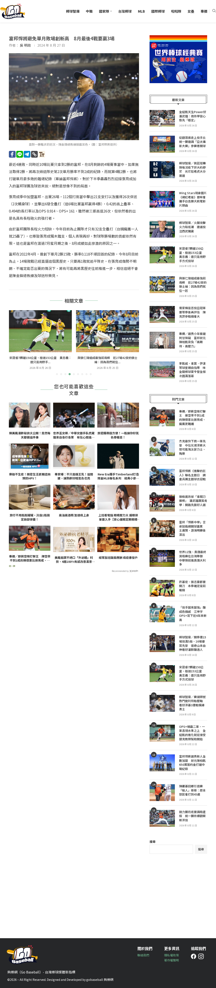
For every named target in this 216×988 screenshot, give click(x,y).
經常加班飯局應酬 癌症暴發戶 (118, 558)
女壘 (191, 11)
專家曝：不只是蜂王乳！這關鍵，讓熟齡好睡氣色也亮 (74, 476)
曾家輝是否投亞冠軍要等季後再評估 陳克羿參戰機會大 (108, 360)
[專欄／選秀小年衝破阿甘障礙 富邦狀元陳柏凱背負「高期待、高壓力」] (162, 340)
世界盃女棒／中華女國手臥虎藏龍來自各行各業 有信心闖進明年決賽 (73, 435)
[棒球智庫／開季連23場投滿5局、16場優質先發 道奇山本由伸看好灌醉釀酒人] (162, 643)
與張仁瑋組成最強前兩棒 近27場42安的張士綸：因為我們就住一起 (193, 284)
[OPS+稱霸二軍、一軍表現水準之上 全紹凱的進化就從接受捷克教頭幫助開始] (162, 733)
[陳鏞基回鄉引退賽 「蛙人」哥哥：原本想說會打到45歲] (162, 792)
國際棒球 (158, 11)
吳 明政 (25, 45)
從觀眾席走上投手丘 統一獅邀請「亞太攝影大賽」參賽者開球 (193, 142)
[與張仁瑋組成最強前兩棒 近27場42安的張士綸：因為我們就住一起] (40, 331)
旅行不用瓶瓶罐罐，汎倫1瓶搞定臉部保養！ (30, 517)
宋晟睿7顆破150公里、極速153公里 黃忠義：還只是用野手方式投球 (192, 254)
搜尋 (152, 841)
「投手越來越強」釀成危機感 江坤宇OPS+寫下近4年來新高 (193, 613)
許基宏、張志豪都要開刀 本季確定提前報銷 (192, 586)
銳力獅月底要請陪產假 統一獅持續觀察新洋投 (192, 816)
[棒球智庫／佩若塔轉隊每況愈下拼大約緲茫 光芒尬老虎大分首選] (162, 169)
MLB (141, 11)
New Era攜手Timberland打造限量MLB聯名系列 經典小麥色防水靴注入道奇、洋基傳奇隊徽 (118, 476)
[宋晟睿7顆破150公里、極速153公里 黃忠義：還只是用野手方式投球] (162, 254)
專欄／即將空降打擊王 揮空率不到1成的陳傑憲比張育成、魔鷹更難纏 (29, 558)
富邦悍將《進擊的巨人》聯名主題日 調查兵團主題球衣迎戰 (192, 475)
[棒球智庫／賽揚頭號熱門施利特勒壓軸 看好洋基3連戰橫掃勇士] (162, 703)
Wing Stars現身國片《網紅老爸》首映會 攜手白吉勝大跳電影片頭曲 (193, 199)
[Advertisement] (178, 892)
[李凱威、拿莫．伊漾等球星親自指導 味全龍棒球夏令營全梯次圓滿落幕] (162, 369)
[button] (14, 342)
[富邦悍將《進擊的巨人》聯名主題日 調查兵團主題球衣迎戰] (162, 477)
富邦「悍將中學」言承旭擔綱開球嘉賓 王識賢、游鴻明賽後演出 (192, 528)
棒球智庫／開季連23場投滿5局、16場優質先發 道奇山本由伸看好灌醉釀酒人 (192, 643)
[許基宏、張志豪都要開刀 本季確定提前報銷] (162, 588)
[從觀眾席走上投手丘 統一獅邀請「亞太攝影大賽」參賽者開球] (162, 144)
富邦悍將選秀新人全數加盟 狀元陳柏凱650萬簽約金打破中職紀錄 (192, 762)
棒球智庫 (73, 11)
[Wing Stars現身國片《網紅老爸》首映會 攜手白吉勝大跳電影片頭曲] (162, 199)
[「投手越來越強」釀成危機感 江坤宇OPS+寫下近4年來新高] (162, 613)
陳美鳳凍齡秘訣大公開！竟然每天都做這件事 (29, 435)
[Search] (214, 11)
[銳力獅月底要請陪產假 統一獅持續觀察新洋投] (162, 818)
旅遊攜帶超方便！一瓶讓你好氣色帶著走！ (118, 435)
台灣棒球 (125, 11)
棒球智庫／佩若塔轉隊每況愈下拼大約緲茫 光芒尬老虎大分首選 (192, 169)
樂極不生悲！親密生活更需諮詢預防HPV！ (29, 476)
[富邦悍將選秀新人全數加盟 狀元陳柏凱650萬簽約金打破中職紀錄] (162, 762)
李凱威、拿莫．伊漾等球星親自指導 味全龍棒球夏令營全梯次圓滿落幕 (192, 369)
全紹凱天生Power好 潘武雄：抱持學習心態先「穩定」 (193, 116)
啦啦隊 (176, 11)
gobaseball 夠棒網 (99, 979)
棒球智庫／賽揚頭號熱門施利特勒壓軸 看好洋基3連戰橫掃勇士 (192, 703)
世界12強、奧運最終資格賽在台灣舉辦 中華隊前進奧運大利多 (192, 558)
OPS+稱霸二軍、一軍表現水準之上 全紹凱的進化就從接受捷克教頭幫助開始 (192, 733)
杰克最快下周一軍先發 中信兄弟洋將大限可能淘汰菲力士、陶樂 (192, 447)
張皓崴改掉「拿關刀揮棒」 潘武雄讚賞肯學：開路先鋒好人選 (193, 501)
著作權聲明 (171, 960)
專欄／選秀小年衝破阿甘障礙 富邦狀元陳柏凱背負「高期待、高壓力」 (192, 340)
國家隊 (104, 11)
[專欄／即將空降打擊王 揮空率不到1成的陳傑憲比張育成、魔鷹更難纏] (162, 417)
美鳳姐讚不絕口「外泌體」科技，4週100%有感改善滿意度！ (74, 560)
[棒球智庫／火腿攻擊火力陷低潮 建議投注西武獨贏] (162, 229)
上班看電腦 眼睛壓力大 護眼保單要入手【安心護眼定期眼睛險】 (118, 517)
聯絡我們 (143, 955)
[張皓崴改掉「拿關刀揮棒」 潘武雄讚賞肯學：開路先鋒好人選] (162, 503)
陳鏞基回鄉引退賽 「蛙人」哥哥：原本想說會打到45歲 (192, 790)
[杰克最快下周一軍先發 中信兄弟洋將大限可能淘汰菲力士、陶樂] (162, 447)
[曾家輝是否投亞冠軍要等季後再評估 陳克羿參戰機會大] (107, 331)
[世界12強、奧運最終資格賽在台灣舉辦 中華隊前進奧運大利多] (162, 558)
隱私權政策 (171, 955)
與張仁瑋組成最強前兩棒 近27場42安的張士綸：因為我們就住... (40, 360)
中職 (89, 11)
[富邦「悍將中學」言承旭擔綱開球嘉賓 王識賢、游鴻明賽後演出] (162, 528)
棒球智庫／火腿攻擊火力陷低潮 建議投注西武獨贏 (192, 227)
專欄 (204, 11)
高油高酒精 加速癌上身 (74, 515)
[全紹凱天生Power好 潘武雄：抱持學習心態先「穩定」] (162, 118)
